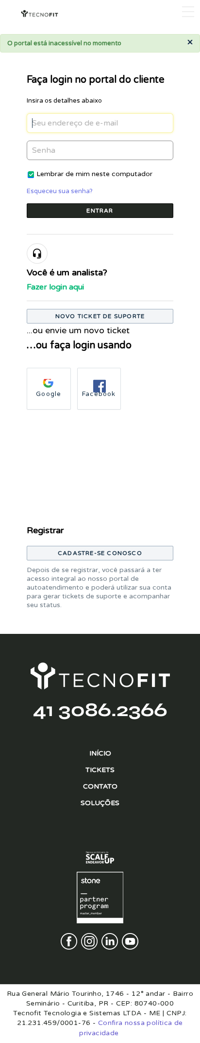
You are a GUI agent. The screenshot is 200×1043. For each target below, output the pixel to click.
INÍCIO (100, 753)
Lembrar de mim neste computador (94, 174)
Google (48, 394)
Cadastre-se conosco (100, 553)
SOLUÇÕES (100, 803)
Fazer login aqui (55, 287)
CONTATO (100, 786)
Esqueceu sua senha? (60, 191)
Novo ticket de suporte (100, 316)
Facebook (99, 394)
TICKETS (100, 770)
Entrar (99, 210)
